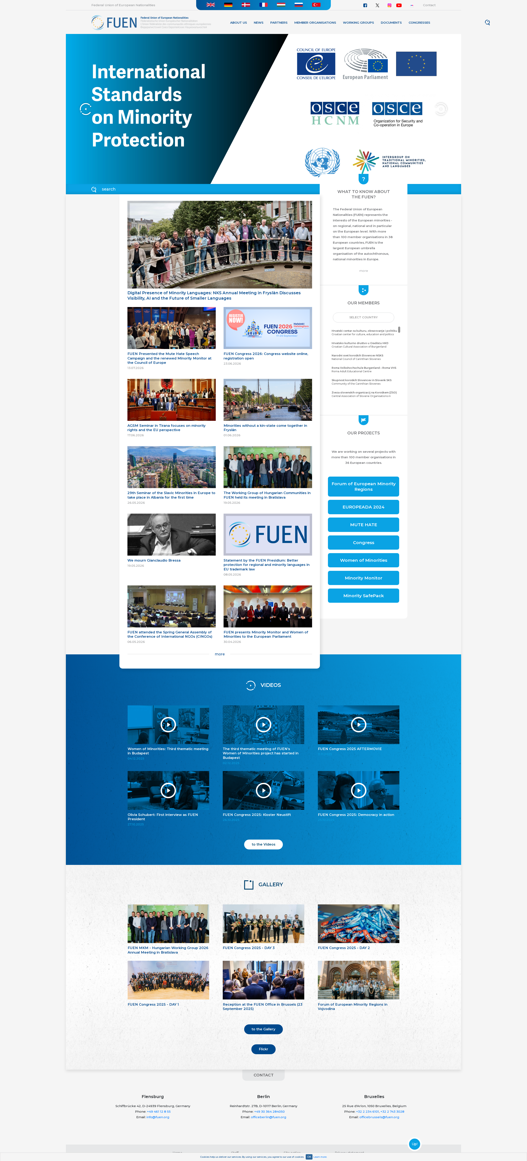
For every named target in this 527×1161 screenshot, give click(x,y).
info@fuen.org (158, 1117)
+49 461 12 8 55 (159, 1111)
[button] (363, 317)
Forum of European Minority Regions (364, 486)
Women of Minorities (363, 560)
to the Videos (263, 844)
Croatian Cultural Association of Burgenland (360, 345)
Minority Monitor (363, 577)
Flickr (263, 1049)
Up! (414, 1144)
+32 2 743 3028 (392, 1111)
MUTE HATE (363, 524)
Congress (363, 542)
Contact (429, 5)
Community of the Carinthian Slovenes (362, 382)
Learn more (320, 1156)
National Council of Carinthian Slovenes (357, 357)
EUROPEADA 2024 (364, 507)
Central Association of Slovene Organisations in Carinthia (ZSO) (364, 396)
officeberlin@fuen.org (268, 1117)
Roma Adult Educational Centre (364, 369)
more (220, 654)
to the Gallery (263, 1029)
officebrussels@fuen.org (379, 1117)
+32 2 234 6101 (367, 1111)
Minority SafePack (363, 595)
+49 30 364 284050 (269, 1111)
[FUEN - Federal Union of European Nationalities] (151, 22)
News (259, 22)
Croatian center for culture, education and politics (364, 332)
